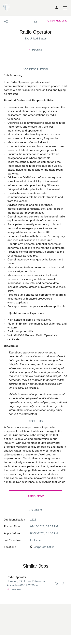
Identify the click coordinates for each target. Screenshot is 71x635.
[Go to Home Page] (6, 8)
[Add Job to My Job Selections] (35, 21)
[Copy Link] (6, 21)
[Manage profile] (57, 8)
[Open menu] (65, 7)
